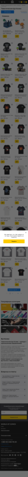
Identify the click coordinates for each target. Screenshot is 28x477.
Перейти (14, 241)
